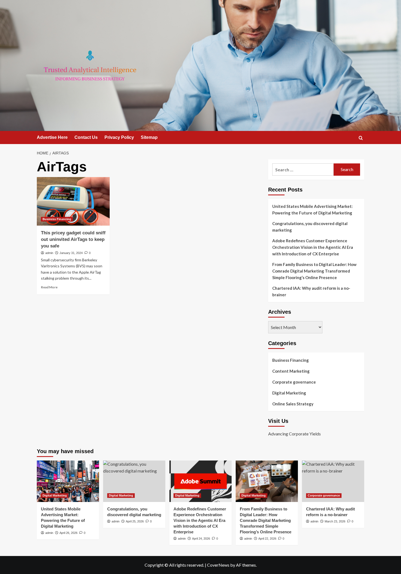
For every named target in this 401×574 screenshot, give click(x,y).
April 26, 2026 (68, 532)
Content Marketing (291, 371)
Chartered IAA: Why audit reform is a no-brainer (311, 291)
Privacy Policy (119, 137)
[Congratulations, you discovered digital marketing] (134, 481)
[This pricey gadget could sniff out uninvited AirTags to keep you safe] (73, 201)
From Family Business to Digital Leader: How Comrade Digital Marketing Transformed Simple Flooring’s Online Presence (314, 271)
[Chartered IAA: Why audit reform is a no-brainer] (333, 481)
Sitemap (149, 137)
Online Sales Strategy (292, 403)
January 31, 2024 (71, 253)
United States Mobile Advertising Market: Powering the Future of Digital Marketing (312, 209)
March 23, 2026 (335, 521)
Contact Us (86, 137)
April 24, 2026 (201, 538)
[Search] (360, 138)
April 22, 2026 (267, 538)
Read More (49, 287)
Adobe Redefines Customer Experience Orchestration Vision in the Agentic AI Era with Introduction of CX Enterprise (312, 247)
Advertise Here (52, 137)
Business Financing (57, 219)
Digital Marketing (289, 392)
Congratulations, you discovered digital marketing (310, 226)
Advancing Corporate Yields (294, 433)
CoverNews (218, 564)
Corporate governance (294, 381)
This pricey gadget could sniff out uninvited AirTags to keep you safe (73, 239)
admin (49, 253)
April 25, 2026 (135, 521)
